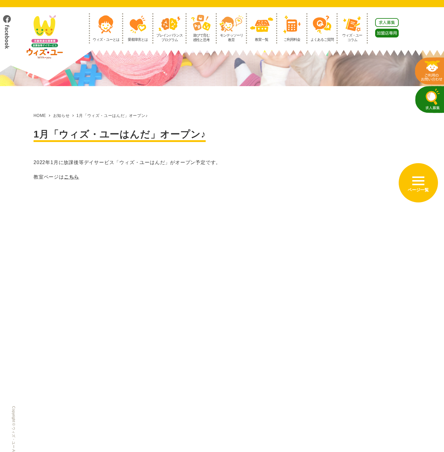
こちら (71, 176)
